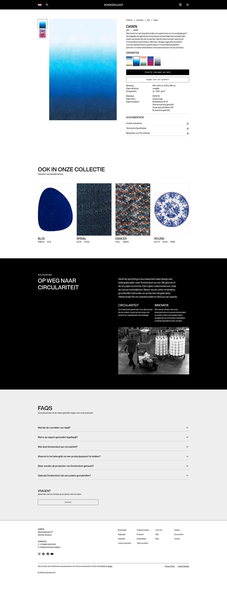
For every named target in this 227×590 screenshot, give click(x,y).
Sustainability (141, 539)
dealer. (110, 566)
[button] (40, 4)
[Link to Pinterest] (43, 554)
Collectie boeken (143, 530)
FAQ (157, 534)
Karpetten (121, 539)
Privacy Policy (170, 566)
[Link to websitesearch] (47, 4)
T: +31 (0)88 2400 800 (47, 544)
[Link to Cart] (180, 4)
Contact (68, 502)
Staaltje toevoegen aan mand (157, 72)
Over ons (158, 530)
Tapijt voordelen (142, 543)
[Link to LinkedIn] (47, 553)
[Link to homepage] (113, 4)
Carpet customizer (124, 543)
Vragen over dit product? (157, 79)
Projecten (140, 534)
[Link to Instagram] (39, 553)
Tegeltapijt (121, 534)
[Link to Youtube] (52, 553)
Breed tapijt (122, 530)
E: (49, 547)
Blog (157, 539)
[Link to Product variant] (129, 61)
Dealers (177, 530)
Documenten (178, 534)
